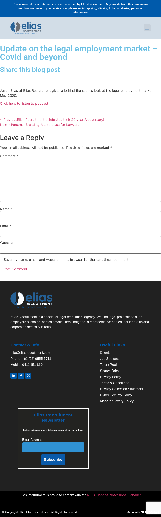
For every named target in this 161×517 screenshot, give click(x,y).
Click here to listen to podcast (24, 103)
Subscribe (53, 459)
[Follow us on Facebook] (21, 376)
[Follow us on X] (28, 376)
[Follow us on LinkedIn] (13, 376)
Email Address (32, 439)
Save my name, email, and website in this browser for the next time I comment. (66, 259)
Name (6, 209)
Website (6, 242)
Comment (9, 156)
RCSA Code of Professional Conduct (114, 495)
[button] (147, 27)
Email (5, 226)
